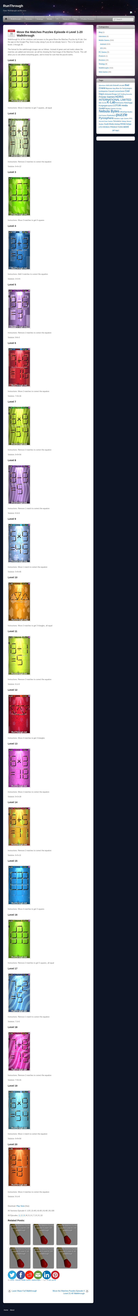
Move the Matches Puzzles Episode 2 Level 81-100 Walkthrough (67, 1228)
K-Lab (49, 1280)
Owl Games (103, 115)
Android (17, 1280)
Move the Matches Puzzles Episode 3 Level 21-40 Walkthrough (21, 1251)
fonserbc (129, 94)
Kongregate (103, 106)
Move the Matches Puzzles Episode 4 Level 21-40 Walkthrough (69, 1292)
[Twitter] (131, 13)
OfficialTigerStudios (126, 112)
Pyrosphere (106, 118)
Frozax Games (107, 97)
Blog (75, 19)
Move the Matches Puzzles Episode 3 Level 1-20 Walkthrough (44, 1228)
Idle (100, 103)
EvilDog (123, 94)
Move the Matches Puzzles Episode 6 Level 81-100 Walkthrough (44, 1251)
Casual (111, 91)
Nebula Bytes (109, 111)
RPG (130, 118)
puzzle (54, 1280)
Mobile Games (26, 1280)
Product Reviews (87, 19)
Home (6, 19)
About (12, 1310)
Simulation (117, 121)
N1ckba (118, 108)
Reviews (29, 19)
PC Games (103, 52)
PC (57, 19)
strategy (117, 124)
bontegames (103, 91)
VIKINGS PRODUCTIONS (112, 127)
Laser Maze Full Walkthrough (24, 1291)
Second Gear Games (106, 121)
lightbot (110, 105)
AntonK (116, 85)
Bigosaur (109, 88)
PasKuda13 (111, 115)
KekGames (120, 103)
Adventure (102, 85)
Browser (66, 19)
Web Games (103, 72)
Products (102, 56)
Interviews (102, 36)
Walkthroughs (16, 19)
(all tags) (115, 130)
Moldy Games (111, 109)
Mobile (49, 19)
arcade (121, 85)
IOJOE (104, 103)
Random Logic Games (121, 118)
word (126, 126)
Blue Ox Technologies (124, 88)
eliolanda (107, 94)
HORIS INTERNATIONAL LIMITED (115, 98)
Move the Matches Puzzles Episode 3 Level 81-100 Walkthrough (21, 1228)
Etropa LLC (116, 94)
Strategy (39, 19)
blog (114, 88)
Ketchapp (128, 103)
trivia (122, 124)
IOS (101, 48)
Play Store (20, 1206)
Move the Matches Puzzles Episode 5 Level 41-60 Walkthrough (67, 1251)
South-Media (109, 124)
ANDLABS (109, 85)
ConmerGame (119, 91)
